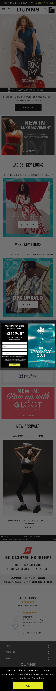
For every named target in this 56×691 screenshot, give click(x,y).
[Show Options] (25, 343)
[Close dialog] (53, 325)
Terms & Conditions (18, 361)
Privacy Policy (10, 361)
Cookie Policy (39, 678)
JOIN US (14, 365)
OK (28, 685)
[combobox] (14, 343)
